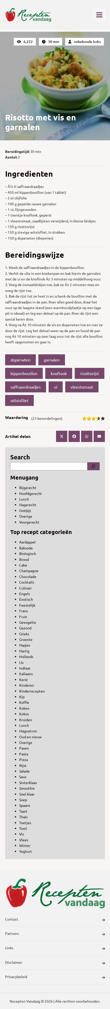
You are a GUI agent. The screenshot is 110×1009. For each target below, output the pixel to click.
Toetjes (25, 822)
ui (55, 386)
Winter (24, 845)
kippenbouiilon (23, 373)
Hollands (26, 656)
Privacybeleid (16, 976)
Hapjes (24, 645)
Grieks (24, 633)
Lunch (24, 499)
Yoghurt (25, 851)
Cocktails (26, 582)
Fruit (23, 616)
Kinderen (26, 685)
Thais (23, 816)
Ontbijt (25, 510)
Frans (23, 610)
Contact (11, 919)
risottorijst (89, 373)
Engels (24, 593)
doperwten (20, 359)
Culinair (25, 588)
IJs (21, 662)
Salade (24, 771)
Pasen (24, 748)
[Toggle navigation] (99, 14)
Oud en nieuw (30, 736)
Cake (23, 565)
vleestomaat (82, 386)
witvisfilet (19, 400)
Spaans (24, 805)
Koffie (24, 702)
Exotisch (26, 599)
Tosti (23, 828)
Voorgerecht (29, 522)
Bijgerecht (27, 487)
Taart (23, 811)
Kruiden (25, 719)
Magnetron (28, 731)
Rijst (23, 765)
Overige (25, 516)
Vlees (23, 839)
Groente (25, 639)
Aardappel (27, 542)
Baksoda (25, 548)
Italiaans (26, 673)
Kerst (23, 679)
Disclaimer (13, 962)
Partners (12, 933)
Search (20, 457)
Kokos (24, 713)
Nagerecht (27, 504)
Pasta (23, 754)
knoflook (59, 373)
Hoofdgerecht (30, 493)
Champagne (28, 570)
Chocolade (27, 576)
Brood (24, 559)
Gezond (25, 628)
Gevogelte (27, 622)
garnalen (52, 359)
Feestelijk (27, 605)
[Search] (93, 466)
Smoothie (27, 788)
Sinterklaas (28, 782)
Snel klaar (27, 794)
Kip (22, 696)
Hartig (24, 651)
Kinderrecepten (32, 691)
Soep (23, 799)
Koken (24, 708)
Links (9, 947)
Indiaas (24, 668)
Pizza (23, 759)
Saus (22, 776)
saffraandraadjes (25, 386)
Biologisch (27, 553)
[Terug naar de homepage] (28, 15)
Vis (21, 834)
